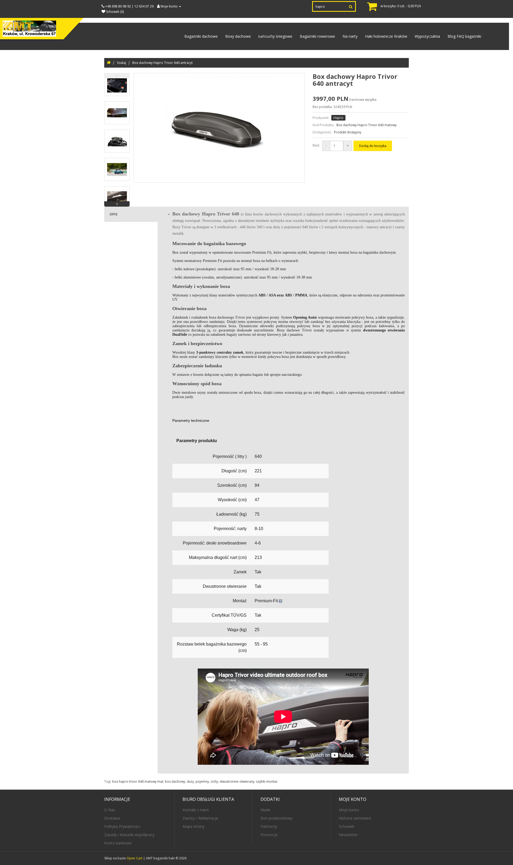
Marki (265, 809)
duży (190, 781)
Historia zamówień (355, 818)
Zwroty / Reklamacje (200, 818)
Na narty (350, 36)
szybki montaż (267, 781)
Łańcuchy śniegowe (275, 36)
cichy (214, 781)
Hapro (338, 117)
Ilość (316, 145)
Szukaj (121, 62)
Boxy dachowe (238, 36)
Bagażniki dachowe (201, 36)
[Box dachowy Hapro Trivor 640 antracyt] (117, 84)
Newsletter (348, 834)
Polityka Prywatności (122, 826)
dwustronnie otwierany (237, 781)
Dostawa (112, 818)
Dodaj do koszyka (372, 146)
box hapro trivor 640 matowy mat (137, 781)
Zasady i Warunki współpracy (129, 834)
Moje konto (349, 809)
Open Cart (134, 858)
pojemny (202, 781)
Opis (113, 214)
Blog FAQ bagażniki (464, 36)
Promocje (269, 834)
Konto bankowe (118, 842)
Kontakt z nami (195, 809)
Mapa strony (193, 826)
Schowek (346, 826)
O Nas (109, 809)
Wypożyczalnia (427, 36)
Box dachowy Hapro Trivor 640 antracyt (162, 62)
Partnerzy (269, 826)
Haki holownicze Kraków (386, 36)
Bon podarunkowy (276, 818)
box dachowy (175, 781)
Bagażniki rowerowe (317, 36)
